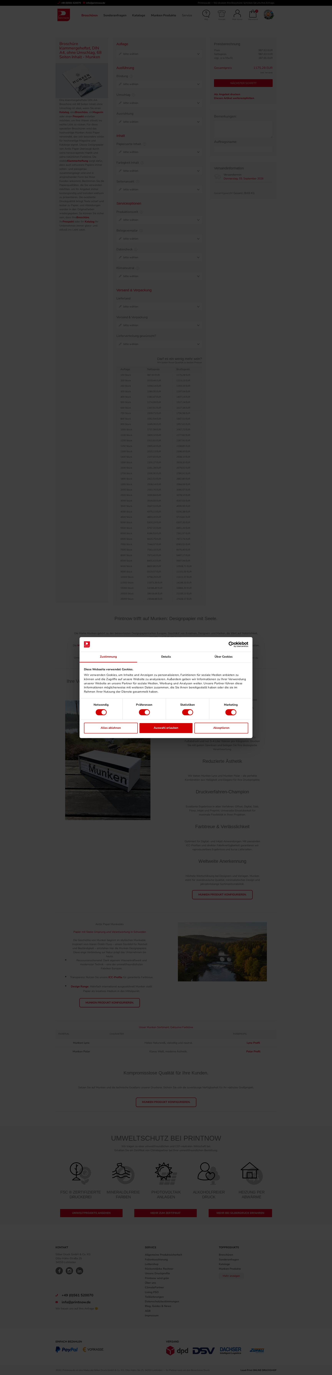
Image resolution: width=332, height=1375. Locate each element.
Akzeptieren (221, 728)
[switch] (144, 712)
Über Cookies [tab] (223, 657)
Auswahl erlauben (166, 728)
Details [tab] (166, 657)
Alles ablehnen (111, 728)
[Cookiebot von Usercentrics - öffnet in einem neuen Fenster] (231, 644)
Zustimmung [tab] (108, 657)
